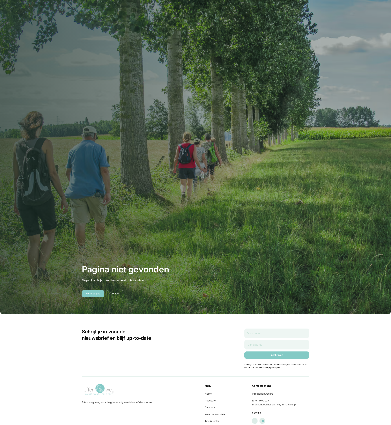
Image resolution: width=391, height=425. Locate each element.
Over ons (210, 407)
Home (208, 393)
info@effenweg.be (262, 393)
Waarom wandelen (215, 414)
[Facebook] (255, 421)
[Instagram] (262, 421)
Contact (114, 293)
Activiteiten (211, 400)
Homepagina (93, 293)
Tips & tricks (212, 421)
